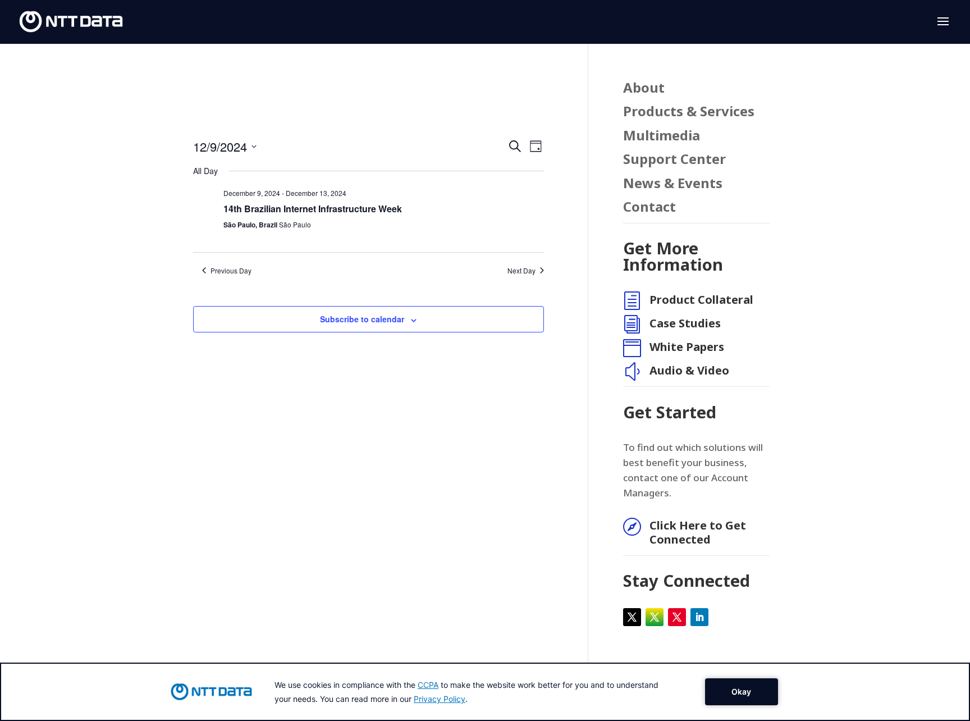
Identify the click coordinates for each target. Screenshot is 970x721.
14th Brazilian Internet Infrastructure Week (312, 208)
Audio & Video (689, 370)
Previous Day (231, 270)
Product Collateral (701, 299)
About (644, 88)
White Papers (686, 346)
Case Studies (685, 323)
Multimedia (661, 136)
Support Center (674, 160)
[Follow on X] (632, 617)
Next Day (521, 270)
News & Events (672, 184)
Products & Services (688, 112)
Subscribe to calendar (362, 319)
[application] (485, 692)
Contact (649, 207)
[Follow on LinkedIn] (699, 617)
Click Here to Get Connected (697, 532)
